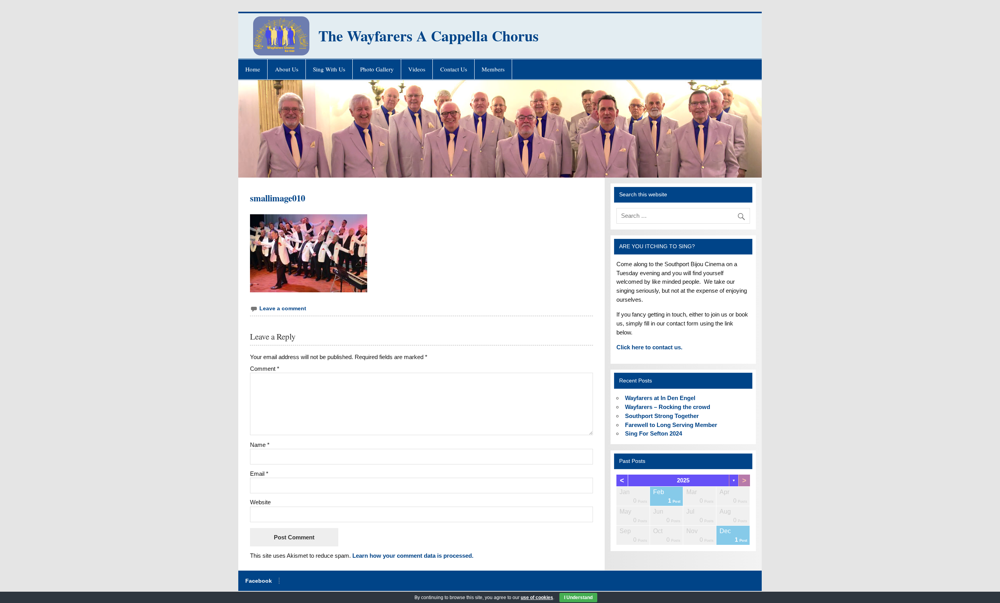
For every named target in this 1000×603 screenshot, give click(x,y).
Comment (264, 369)
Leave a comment (282, 308)
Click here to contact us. (649, 347)
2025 (683, 480)
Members (493, 69)
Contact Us (453, 69)
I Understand (578, 597)
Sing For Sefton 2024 (653, 433)
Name (260, 445)
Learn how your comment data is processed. (412, 555)
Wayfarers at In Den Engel (660, 398)
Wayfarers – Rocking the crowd (667, 407)
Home (252, 69)
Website (260, 502)
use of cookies (537, 597)
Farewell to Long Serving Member (671, 425)
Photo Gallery (377, 69)
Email (259, 474)
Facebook (258, 581)
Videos (416, 69)
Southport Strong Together (662, 416)
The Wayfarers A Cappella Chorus (428, 35)
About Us (286, 69)
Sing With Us (329, 69)
